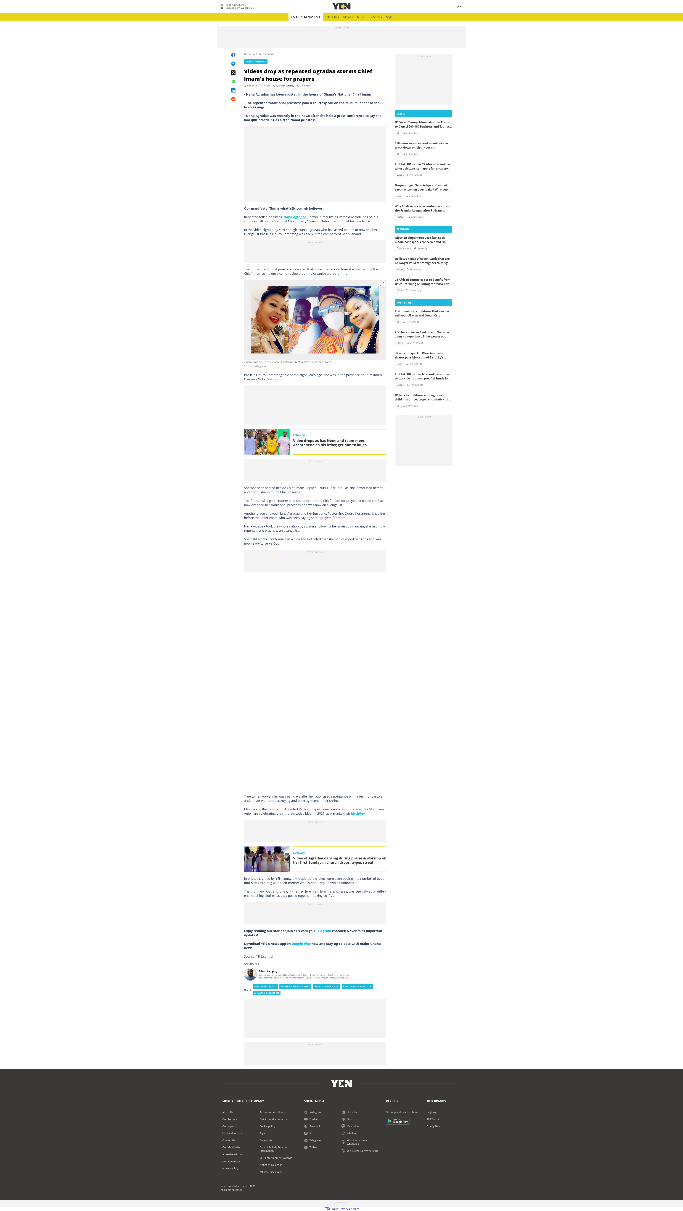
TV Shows (375, 17)
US (398, 132)
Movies (348, 17)
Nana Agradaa (295, 217)
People (400, 269)
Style (389, 17)
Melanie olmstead (266, 992)
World (400, 290)
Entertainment (306, 17)
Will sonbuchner (326, 986)
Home (248, 54)
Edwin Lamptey (286, 85)
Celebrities (332, 17)
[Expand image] (382, 284)
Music (361, 17)
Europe (400, 174)
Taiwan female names (295, 986)
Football (400, 216)
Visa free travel (265, 986)
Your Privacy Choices (345, 1209)
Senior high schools (357, 986)
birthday (358, 813)
